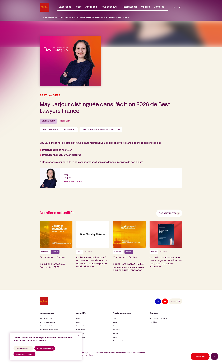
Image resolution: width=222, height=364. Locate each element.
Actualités (49, 17)
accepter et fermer (24, 354)
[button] (110, 7)
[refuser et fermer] (79, 336)
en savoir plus (22, 348)
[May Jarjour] (111, 178)
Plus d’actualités (167, 213)
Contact (174, 301)
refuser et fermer (45, 348)
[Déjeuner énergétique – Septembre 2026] (56, 250)
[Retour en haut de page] (214, 356)
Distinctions (63, 17)
